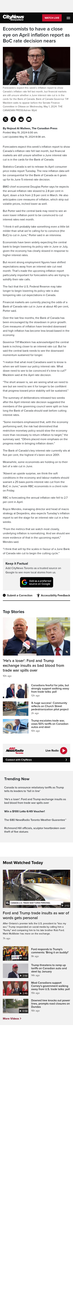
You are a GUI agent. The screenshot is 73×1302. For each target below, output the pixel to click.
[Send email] (29, 119)
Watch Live (52, 17)
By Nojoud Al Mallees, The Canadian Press (30, 128)
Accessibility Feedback (55, 595)
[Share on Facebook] (13, 119)
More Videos (11, 1018)
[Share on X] (5, 119)
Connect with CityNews (19, 759)
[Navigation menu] (68, 17)
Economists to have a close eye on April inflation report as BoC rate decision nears (36, 35)
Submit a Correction (19, 595)
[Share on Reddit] (21, 119)
